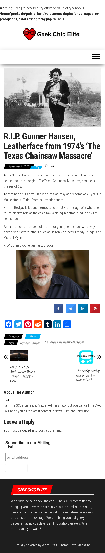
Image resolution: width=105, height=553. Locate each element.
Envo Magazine (80, 545)
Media (32, 336)
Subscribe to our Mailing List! (28, 445)
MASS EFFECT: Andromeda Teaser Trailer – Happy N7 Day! (22, 373)
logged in (27, 430)
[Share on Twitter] (71, 312)
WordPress (49, 545)
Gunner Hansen (30, 343)
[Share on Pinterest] (95, 312)
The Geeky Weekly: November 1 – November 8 (88, 375)
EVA (51, 166)
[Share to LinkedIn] (83, 312)
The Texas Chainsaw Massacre (63, 342)
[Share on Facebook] (58, 312)
